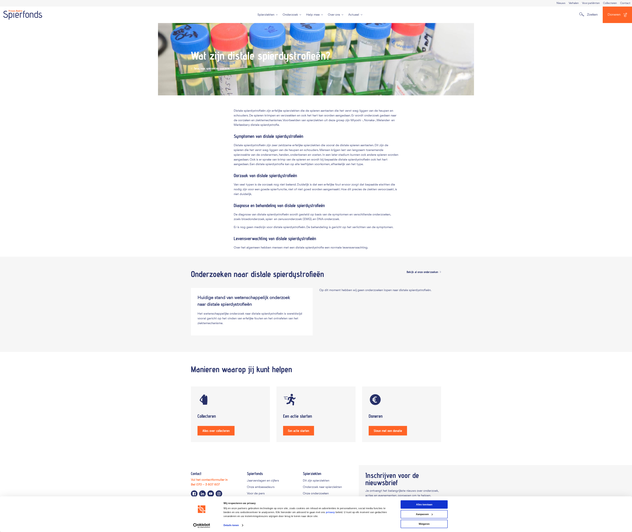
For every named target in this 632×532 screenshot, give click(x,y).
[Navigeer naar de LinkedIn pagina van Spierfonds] (202, 493)
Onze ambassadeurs (261, 487)
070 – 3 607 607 (208, 484)
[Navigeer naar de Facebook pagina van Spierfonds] (194, 493)
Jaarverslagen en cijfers (263, 480)
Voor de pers (256, 493)
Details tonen (231, 525)
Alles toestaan (424, 504)
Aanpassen (422, 514)
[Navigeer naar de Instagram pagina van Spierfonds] (219, 493)
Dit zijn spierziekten (316, 480)
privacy (330, 512)
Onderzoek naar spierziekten (322, 487)
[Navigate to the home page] (22, 15)
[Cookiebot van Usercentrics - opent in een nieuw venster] (201, 525)
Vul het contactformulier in (209, 480)
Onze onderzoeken (316, 493)
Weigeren (424, 523)
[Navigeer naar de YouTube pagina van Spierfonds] (210, 493)
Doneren (614, 14)
